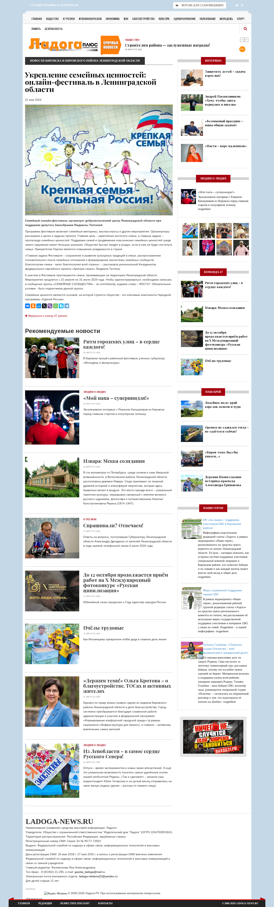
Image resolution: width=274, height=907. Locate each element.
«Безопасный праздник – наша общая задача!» (224, 123)
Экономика (113, 18)
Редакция (45, 903)
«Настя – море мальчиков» (226, 146)
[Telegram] (66, 305)
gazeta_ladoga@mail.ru (90, 871)
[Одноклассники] (33, 305)
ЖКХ (126, 18)
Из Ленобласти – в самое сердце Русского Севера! (121, 753)
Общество (52, 18)
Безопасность (54, 28)
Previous (242, 40)
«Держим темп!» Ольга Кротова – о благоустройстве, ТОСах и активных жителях (127, 685)
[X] (44, 305)
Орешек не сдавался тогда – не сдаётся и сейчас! (227, 429)
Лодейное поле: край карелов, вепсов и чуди (223, 405)
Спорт (241, 18)
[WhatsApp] (55, 305)
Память (36, 28)
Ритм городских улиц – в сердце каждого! (121, 344)
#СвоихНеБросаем (90, 18)
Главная (36, 18)
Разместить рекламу (75, 903)
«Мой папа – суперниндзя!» (116, 398)
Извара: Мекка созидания (114, 461)
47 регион (69, 18)
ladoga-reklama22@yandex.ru (98, 876)
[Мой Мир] (38, 305)
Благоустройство (143, 18)
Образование (208, 18)
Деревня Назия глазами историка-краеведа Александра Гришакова (223, 481)
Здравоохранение (185, 18)
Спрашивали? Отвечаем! (148, 45)
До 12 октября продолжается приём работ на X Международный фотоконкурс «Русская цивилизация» (125, 582)
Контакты (105, 903)
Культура (164, 18)
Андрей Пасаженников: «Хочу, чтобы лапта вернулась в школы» (223, 100)
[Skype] (61, 305)
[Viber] (50, 305)
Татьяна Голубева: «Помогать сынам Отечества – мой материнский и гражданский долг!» (226, 648)
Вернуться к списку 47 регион (47, 315)
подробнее (204, 209)
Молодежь (226, 18)
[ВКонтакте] (27, 305)
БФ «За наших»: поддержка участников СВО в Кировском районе (222, 523)
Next (246, 40)
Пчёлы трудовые (103, 627)
